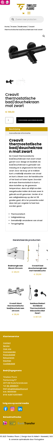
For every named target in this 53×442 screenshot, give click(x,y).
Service (6, 346)
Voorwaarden (9, 352)
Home (7, 26)
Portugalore (39, 439)
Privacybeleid (9, 355)
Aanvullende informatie (19, 133)
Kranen (14, 26)
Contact (7, 343)
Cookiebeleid (9, 364)
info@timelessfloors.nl (18, 389)
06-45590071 (12, 386)
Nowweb (44, 436)
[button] (44, 36)
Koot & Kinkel (33, 436)
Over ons (7, 349)
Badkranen (22, 26)
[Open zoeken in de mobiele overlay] (26, 19)
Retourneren (8, 358)
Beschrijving (14, 129)
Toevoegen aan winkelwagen (30, 120)
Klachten (7, 361)
